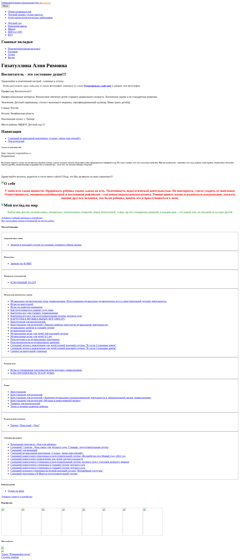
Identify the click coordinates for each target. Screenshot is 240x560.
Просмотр (24, 48)
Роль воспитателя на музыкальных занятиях (35, 342)
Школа (11, 29)
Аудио (11, 54)
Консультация (18, 391)
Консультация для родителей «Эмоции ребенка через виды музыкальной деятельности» (59, 324)
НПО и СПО (15, 32)
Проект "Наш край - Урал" (25, 425)
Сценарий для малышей (23, 450)
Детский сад (15, 23)
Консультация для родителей (26, 394)
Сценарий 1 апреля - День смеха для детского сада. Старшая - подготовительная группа (59, 447)
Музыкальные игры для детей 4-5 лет (31, 336)
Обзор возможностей (19, 11)
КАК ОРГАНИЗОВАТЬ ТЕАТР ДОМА (32, 373)
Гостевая (12, 51)
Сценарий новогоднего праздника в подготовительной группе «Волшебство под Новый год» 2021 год (68, 456)
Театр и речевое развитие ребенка (29, 406)
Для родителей (16, 141)
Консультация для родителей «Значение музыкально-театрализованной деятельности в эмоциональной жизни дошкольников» (81, 397)
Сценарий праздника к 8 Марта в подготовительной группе (43, 473)
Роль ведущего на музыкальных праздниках (35, 339)
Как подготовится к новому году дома (31, 310)
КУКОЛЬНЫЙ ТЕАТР (23, 282)
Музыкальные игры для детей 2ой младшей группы (39, 333)
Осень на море (16, 491)
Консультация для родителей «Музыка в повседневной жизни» (45, 400)
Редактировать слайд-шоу (97, 85)
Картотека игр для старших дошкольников (34, 313)
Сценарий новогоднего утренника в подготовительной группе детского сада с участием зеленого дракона (69, 461)
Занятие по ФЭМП (21, 263)
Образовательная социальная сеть (25, 2)
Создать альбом (10, 557)
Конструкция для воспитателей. (28, 321)
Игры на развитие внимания (26, 307)
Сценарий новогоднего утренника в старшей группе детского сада (47, 464)
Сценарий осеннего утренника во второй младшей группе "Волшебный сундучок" (56, 470)
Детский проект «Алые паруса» (25, 14)
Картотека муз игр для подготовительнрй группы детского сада (46, 316)
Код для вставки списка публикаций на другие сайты (27, 220)
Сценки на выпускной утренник (28, 351)
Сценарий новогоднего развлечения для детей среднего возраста (46, 459)
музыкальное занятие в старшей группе (32, 327)
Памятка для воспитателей (25, 403)
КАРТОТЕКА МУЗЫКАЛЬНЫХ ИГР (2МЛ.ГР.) (37, 318)
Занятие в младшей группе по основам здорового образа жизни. (46, 244)
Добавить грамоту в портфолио (16, 496)
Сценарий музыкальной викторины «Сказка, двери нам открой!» (44, 138)
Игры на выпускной (21, 304)
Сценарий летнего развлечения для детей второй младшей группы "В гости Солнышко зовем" (63, 345)
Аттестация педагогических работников (30, 17)
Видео (11, 57)
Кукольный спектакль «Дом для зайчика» (33, 444)
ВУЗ (10, 34)
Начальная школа (17, 26)
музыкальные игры (21, 330)
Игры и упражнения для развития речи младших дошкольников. (46, 370)
